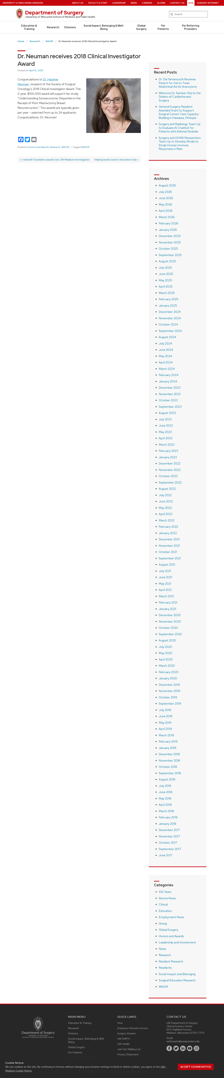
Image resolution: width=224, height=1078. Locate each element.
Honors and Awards (38, 147)
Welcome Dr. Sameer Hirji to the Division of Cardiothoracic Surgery (180, 96)
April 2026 (166, 211)
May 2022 (165, 508)
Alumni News (167, 898)
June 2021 (165, 577)
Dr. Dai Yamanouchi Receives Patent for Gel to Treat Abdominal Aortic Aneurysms (178, 82)
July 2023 (165, 419)
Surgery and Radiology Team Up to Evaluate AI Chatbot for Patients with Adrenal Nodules (179, 127)
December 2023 (169, 387)
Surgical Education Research (177, 980)
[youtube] (190, 1048)
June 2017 (165, 855)
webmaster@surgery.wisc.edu (183, 1041)
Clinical (163, 904)
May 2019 (165, 722)
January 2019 (167, 748)
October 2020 (168, 628)
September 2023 (170, 407)
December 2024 (170, 312)
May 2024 (165, 356)
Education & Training (29, 27)
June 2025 (166, 274)
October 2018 (168, 767)
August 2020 (167, 640)
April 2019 (165, 729)
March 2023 (166, 444)
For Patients (163, 27)
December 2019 (169, 685)
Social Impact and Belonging (177, 974)
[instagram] (196, 1048)
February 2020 (168, 672)
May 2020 (165, 653)
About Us (77, 2)
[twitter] (176, 1048)
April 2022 (165, 514)
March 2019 (166, 735)
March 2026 (167, 217)
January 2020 (168, 678)
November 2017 (169, 836)
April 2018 (165, 805)
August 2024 (167, 337)
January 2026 (168, 230)
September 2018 (170, 773)
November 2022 (170, 470)
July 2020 (165, 647)
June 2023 (166, 425)
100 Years (165, 892)
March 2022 (166, 520)
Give (190, 2)
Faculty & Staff (97, 2)
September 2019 (170, 703)
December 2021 (169, 539)
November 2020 (170, 621)
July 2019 (165, 710)
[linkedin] (183, 1048)
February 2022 (168, 526)
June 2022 (166, 501)
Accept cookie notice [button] (195, 1066)
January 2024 (168, 381)
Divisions (70, 27)
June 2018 (165, 792)
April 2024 (166, 362)
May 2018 (165, 798)
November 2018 (169, 760)
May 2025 (165, 280)
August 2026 (167, 185)
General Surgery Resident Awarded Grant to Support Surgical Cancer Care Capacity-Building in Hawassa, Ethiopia (179, 112)
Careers (147, 2)
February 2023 (168, 451)
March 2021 (166, 596)
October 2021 (168, 552)
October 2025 (168, 248)
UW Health (123, 1044)
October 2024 (168, 324)
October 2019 (168, 697)
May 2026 (165, 204)
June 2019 (165, 716)
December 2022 (169, 463)
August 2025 (167, 261)
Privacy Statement (128, 1054)
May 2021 (165, 583)
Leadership (119, 2)
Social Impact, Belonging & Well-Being (104, 27)
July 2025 (165, 268)
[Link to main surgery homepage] (38, 1038)
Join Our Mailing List (129, 1049)
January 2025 (168, 305)
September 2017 (170, 849)
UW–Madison (23, 2)
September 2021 (170, 558)
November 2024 (170, 318)
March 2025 (167, 293)
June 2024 (166, 350)
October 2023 (168, 400)
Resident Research (171, 961)
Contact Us (177, 2)
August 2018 (167, 779)
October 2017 (168, 842)
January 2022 (168, 533)
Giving (163, 923)
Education (165, 911)
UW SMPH (123, 1038)
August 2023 (167, 413)
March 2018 (166, 811)
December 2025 (170, 236)
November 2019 (169, 691)
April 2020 (166, 659)
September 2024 (170, 331)
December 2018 (169, 754)
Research (53, 27)
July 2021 (165, 571)
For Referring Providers (190, 27)
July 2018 (165, 786)
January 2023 (168, 457)
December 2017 (169, 830)
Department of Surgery (54, 12)
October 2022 (168, 476)
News (134, 2)
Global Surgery (141, 27)
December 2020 (170, 615)
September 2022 (170, 482)
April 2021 (165, 590)
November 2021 (169, 546)
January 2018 (167, 824)
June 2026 (166, 198)
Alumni (161, 2)
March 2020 (167, 666)
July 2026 (165, 192)
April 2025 (166, 286)
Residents (165, 968)
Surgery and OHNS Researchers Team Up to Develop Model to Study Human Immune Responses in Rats (180, 143)
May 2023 (165, 432)
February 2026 (168, 223)
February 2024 (168, 375)
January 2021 (167, 609)
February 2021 (168, 602)
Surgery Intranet (208, 2)
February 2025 (168, 299)
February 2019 (168, 741)
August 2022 (167, 489)
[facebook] (169, 1048)
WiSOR (65, 147)
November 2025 (170, 242)
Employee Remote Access (132, 1028)
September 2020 (170, 634)
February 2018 (168, 817)
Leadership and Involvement (177, 942)
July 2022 (165, 495)
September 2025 (170, 255)
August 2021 (167, 564)
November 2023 (170, 394)
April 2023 (165, 438)
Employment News (171, 917)
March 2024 (167, 369)
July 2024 (165, 343)
